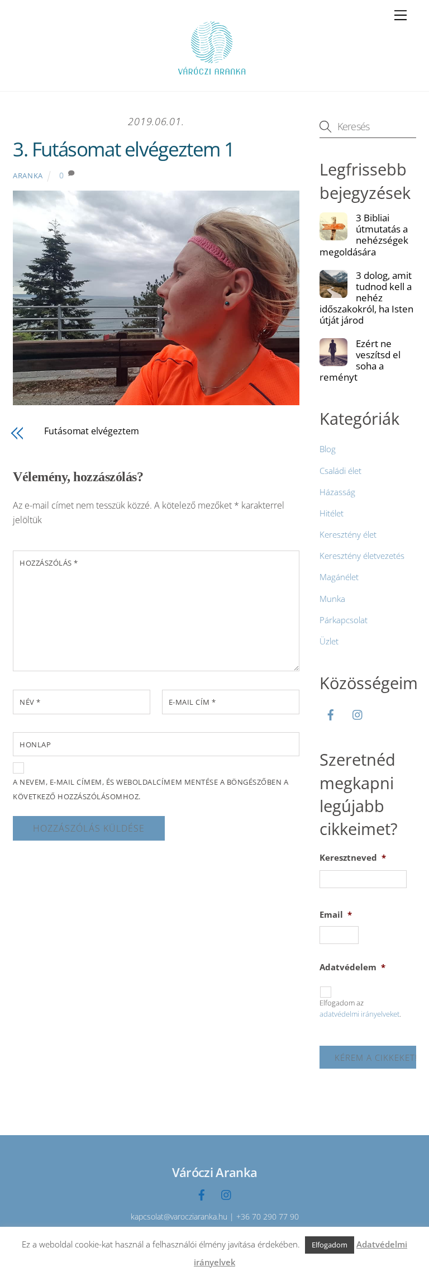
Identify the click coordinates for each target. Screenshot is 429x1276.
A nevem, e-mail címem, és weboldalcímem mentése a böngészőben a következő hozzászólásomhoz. (150, 789)
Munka (332, 598)
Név (30, 702)
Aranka (28, 175)
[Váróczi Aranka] (212, 77)
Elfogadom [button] (329, 1245)
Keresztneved (353, 857)
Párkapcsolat (344, 619)
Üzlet (329, 641)
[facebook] (331, 713)
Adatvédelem (352, 967)
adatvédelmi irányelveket (359, 1014)
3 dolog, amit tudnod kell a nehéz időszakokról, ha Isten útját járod (366, 298)
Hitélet (332, 513)
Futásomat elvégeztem (91, 430)
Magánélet (339, 576)
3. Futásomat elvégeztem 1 (124, 149)
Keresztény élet (348, 534)
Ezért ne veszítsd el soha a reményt (360, 360)
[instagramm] (358, 713)
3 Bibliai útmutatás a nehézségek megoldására (364, 234)
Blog (328, 448)
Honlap (35, 744)
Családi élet (340, 470)
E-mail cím (192, 702)
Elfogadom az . (360, 1008)
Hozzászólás (49, 563)
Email (336, 914)
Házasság (337, 491)
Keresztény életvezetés (362, 555)
